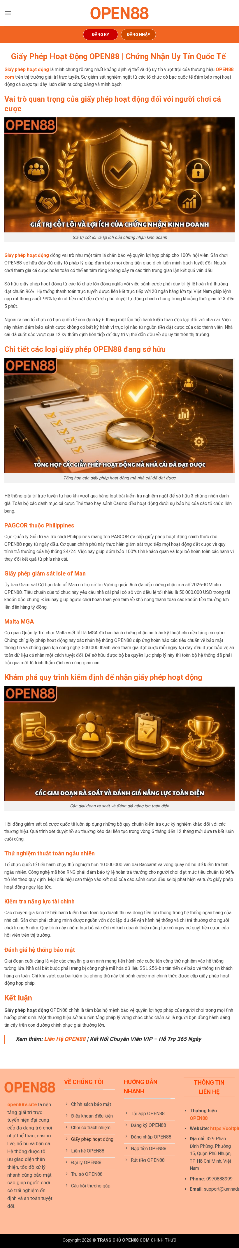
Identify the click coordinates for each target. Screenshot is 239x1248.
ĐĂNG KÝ (100, 34)
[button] (7, 13)
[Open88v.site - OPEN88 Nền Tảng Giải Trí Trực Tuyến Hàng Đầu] (119, 13)
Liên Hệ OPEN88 (64, 1039)
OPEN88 (199, 1118)
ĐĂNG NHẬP (138, 34)
